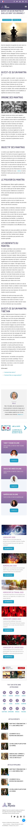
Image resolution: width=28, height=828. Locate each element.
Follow (21, 668)
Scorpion (23, 703)
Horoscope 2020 (9, 537)
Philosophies (7, 19)
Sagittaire (4, 711)
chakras (19, 171)
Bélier (4, 695)
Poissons (23, 711)
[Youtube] (20, 1)
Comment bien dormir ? (10, 372)
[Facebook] (11, 816)
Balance (17, 703)
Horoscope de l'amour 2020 (13, 647)
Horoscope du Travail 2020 (13, 592)
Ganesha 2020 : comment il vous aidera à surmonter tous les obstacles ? (16, 755)
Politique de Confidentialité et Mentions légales (10, 822)
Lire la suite (16, 426)
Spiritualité (16, 19)
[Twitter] (14, 816)
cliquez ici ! (20, 414)
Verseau (17, 711)
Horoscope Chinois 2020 (12, 619)
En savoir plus (8, 548)
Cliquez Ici (14, 460)
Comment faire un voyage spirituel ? (13, 375)
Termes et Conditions (6, 824)
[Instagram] (25, 1)
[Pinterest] (22, 1)
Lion (4, 703)
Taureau (11, 695)
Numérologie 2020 (10, 566)
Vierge (10, 703)
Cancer (23, 695)
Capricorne (11, 711)
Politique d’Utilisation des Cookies (17, 824)
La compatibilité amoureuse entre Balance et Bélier (17, 431)
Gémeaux (17, 695)
